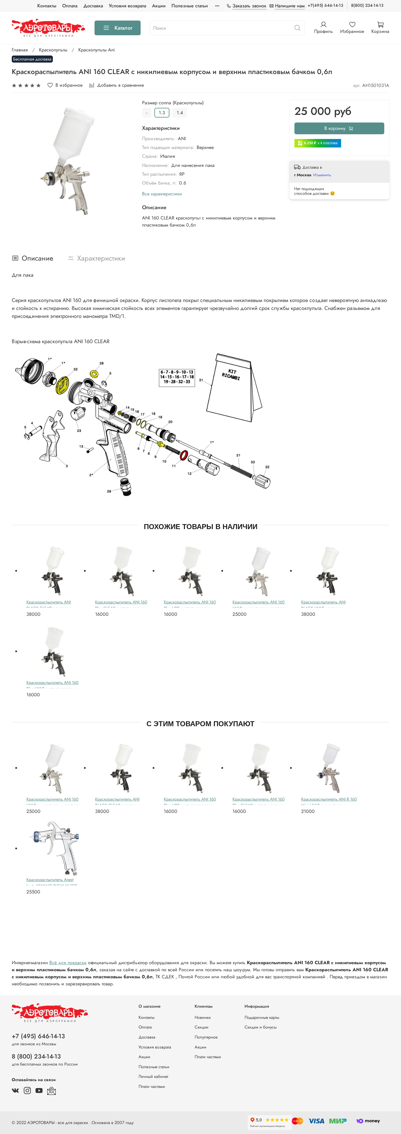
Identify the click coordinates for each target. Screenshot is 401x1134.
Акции (159, 5)
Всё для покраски (68, 962)
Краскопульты (53, 49)
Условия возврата (127, 5)
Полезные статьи (189, 5)
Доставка (93, 5)
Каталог (123, 28)
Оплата (69, 5)
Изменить (322, 174)
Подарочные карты (262, 1017)
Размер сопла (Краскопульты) (173, 102)
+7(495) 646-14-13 (325, 5)
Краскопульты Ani (96, 49)
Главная (20, 49)
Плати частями (152, 1086)
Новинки (203, 1017)
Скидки (201, 1027)
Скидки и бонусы (261, 1027)
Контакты (46, 5)
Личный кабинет (153, 1076)
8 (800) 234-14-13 (36, 1056)
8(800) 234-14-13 (367, 5)
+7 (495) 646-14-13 (38, 1036)
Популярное (206, 1037)
